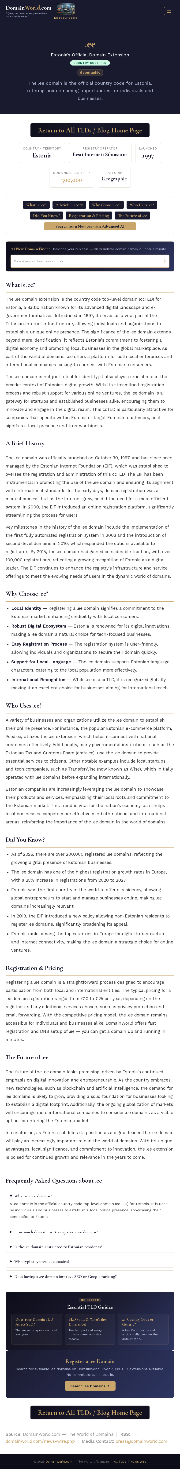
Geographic (90, 72)
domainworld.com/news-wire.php (40, 1441)
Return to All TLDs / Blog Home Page (90, 130)
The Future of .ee (132, 215)
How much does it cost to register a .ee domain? (56, 1232)
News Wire (138, 1461)
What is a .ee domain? (33, 1196)
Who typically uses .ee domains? (42, 1261)
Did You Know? (46, 215)
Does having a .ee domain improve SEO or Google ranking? (65, 1276)
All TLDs (120, 1461)
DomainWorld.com (59, 1461)
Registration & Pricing (89, 215)
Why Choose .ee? (106, 204)
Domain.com (28, 11)
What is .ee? (36, 204)
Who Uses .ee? (142, 204)
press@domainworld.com (141, 1441)
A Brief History (69, 204)
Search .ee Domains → (90, 1386)
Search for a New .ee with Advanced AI (90, 226)
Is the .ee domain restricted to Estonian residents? (58, 1246)
